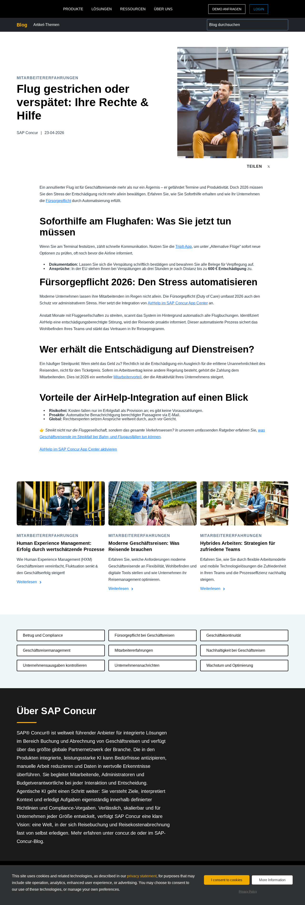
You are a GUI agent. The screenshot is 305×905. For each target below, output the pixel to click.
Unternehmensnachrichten (137, 665)
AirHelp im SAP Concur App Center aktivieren (78, 449)
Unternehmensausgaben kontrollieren (55, 665)
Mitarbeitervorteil (127, 377)
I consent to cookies (226, 880)
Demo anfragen (226, 9)
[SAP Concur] (39, 9)
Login (259, 9)
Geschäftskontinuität (223, 635)
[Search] (282, 25)
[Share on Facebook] (277, 166)
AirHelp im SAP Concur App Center (178, 303)
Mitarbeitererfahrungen (134, 650)
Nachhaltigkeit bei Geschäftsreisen (235, 650)
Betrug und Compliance (43, 635)
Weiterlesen (27, 582)
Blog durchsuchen (222, 22)
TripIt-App (183, 246)
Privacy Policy (248, 891)
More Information (272, 880)
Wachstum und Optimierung (229, 665)
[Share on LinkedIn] (286, 166)
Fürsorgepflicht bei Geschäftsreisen (144, 635)
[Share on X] (269, 166)
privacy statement (142, 876)
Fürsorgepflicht (58, 201)
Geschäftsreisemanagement (46, 650)
